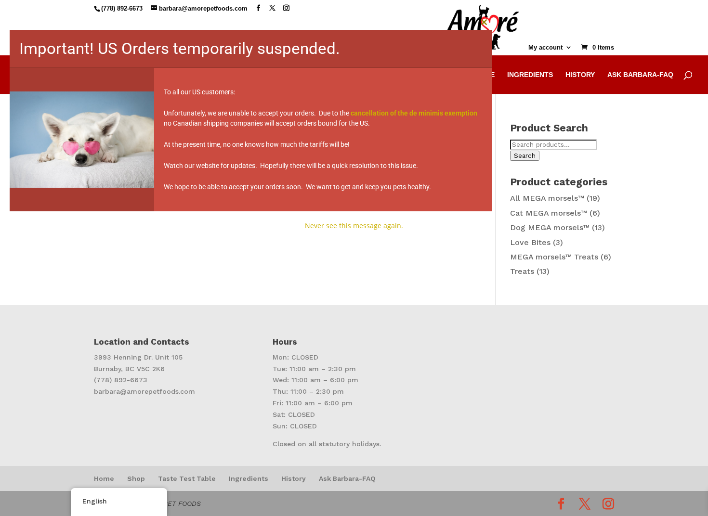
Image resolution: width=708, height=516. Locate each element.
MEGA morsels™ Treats (554, 256)
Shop (136, 478)
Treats (522, 271)
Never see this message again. (354, 225)
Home (104, 478)
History (293, 478)
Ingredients (248, 478)
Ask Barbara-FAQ (347, 478)
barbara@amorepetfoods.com (144, 391)
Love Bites (530, 242)
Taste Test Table (187, 478)
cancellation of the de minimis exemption (414, 113)
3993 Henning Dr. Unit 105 (138, 357)
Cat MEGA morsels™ (548, 213)
